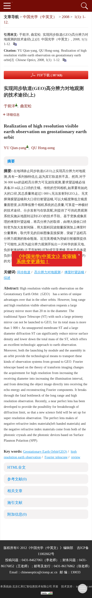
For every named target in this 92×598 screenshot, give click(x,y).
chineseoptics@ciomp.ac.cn (39, 572)
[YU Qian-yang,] (27, 146)
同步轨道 (23, 272)
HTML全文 (16, 467)
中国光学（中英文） (40, 17)
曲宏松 (26, 106)
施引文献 (14, 503)
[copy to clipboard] (64, 60)
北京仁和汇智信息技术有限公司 (32, 586)
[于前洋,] (16, 105)
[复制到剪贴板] (15, 44)
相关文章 (14, 491)
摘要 (11, 161)
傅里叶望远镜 (74, 272)
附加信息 (17, 514)
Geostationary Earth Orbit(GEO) (45, 451)
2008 (65, 17)
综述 (7, 278)
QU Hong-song (43, 148)
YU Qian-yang (15, 148)
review (75, 457)
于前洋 (9, 106)
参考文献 (17, 479)
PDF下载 (49, 75)
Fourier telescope (56, 457)
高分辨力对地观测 (47, 272)
